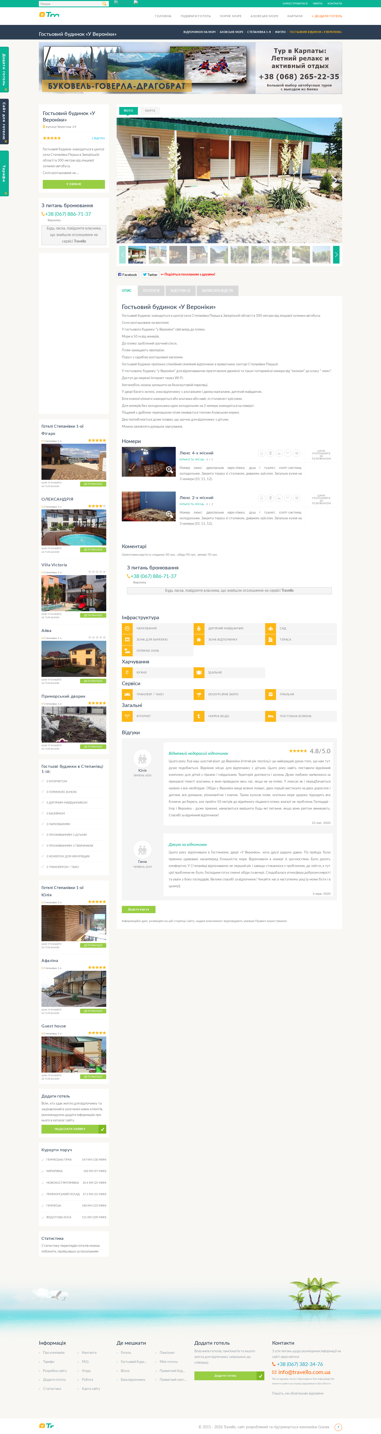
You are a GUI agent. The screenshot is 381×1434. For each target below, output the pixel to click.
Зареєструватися (295, 3)
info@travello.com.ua (304, 1372)
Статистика (52, 1389)
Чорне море (231, 16)
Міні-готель (169, 1362)
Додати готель (54, 1380)
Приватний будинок (175, 1371)
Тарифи (48, 1362)
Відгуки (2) (180, 290)
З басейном (55, 813)
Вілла (125, 1371)
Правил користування (271, 921)
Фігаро (48, 434)
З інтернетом (56, 781)
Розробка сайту (55, 1371)
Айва (46, 631)
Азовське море (264, 16)
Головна (163, 16)
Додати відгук (138, 909)
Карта (150, 110)
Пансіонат (167, 1353)
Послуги (151, 290)
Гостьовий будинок (135, 1362)
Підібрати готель (196, 16)
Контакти (335, 3)
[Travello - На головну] (49, 14)
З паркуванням (58, 824)
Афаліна (49, 961)
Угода (86, 1371)
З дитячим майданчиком (66, 802)
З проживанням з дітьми (66, 834)
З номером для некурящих (68, 856)
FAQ (85, 1362)
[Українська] (143, 2)
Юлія (46, 895)
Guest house (53, 1026)
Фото (128, 110)
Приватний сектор (174, 1380)
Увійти (317, 3)
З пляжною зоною (61, 792)
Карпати (294, 16)
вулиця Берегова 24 (61, 126)
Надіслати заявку (70, 1129)
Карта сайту (91, 1389)
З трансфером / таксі (62, 867)
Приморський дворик (63, 696)
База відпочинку (133, 1380)
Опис (127, 290)
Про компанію (54, 1353)
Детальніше (93, 484)
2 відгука (98, 138)
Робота (87, 1380)
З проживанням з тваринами (69, 845)
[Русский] (124, 2)
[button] (329, 180)
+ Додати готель (327, 16)
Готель (126, 1353)
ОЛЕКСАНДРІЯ (57, 499)
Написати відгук (217, 290)
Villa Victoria (54, 565)
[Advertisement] (73, 333)
